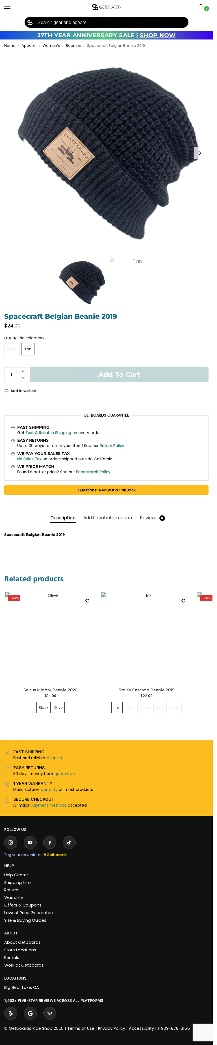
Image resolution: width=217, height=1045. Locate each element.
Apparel (28, 45)
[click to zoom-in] (108, 153)
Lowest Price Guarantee (28, 913)
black (12, 349)
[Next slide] (200, 153)
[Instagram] (10, 842)
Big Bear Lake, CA (21, 987)
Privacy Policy (111, 1028)
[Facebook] (49, 842)
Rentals (11, 957)
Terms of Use (80, 1028)
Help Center (16, 875)
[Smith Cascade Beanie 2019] (146, 637)
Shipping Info (17, 882)
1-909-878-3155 (174, 1028)
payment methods (49, 805)
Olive (58, 707)
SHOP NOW (157, 35)
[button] (202, 7)
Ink (117, 707)
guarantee (65, 773)
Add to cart (119, 374)
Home (10, 45)
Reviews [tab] (151, 518)
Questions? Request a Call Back (106, 490)
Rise (159, 707)
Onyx (145, 707)
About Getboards (22, 942)
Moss (130, 707)
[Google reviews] (30, 1013)
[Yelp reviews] (10, 1013)
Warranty (13, 897)
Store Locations (20, 950)
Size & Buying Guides (25, 920)
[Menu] (12, 7)
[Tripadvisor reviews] (49, 1013)
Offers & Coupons (23, 905)
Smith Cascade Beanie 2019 (147, 690)
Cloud (174, 707)
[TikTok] (69, 842)
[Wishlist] (87, 601)
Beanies (73, 45)
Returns (11, 890)
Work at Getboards (24, 965)
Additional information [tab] (107, 518)
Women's (51, 45)
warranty (49, 789)
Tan (28, 349)
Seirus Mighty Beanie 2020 (50, 690)
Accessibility (141, 1028)
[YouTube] (30, 842)
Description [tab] (62, 518)
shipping (54, 758)
